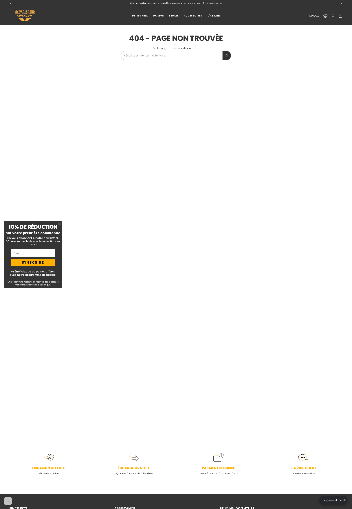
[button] (140, 16)
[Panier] (340, 16)
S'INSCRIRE (33, 263)
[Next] (341, 3)
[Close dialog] (59, 224)
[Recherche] (227, 55)
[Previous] (10, 3)
